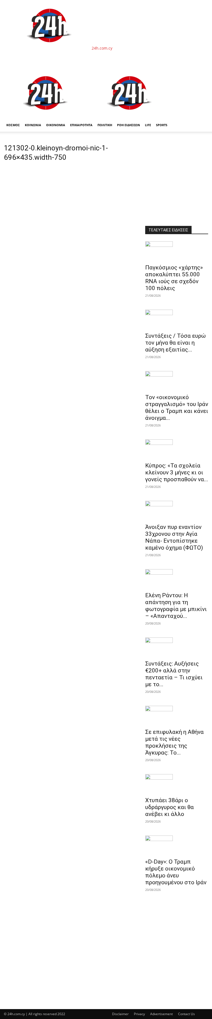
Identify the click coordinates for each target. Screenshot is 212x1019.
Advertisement (161, 1014)
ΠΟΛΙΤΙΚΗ (104, 125)
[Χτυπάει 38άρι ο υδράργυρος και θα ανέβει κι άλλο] (176, 783)
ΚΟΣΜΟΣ (13, 125)
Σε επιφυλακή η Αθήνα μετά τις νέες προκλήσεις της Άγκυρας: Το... (174, 742)
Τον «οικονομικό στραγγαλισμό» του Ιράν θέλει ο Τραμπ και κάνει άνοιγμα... (176, 407)
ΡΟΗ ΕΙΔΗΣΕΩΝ (128, 125)
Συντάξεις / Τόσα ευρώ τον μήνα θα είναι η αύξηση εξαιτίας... (175, 343)
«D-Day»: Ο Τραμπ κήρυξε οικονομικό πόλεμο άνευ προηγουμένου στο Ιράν (175, 872)
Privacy (139, 1014)
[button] (201, 74)
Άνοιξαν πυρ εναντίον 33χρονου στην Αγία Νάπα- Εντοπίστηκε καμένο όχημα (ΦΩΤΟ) (174, 537)
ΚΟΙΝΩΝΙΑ (33, 125)
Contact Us (186, 1014)
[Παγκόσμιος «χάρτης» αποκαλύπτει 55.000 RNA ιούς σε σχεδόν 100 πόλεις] (176, 251)
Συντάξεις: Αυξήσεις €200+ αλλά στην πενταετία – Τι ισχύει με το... (174, 674)
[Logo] (46, 115)
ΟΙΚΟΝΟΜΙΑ (55, 125)
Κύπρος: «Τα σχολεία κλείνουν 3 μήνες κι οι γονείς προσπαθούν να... (176, 472)
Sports (161, 125)
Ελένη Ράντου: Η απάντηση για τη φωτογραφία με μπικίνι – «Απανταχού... (176, 605)
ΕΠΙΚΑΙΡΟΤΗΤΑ (81, 125)
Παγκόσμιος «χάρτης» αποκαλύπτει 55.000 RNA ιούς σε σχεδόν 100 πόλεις (174, 277)
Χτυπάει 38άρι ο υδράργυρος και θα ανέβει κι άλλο (169, 807)
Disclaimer (120, 1014)
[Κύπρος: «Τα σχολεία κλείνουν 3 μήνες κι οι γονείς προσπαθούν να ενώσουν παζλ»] (176, 449)
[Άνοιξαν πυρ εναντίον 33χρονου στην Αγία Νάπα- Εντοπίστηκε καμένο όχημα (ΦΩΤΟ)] (176, 510)
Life (148, 125)
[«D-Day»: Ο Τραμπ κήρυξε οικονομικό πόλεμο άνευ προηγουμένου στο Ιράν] (176, 845)
